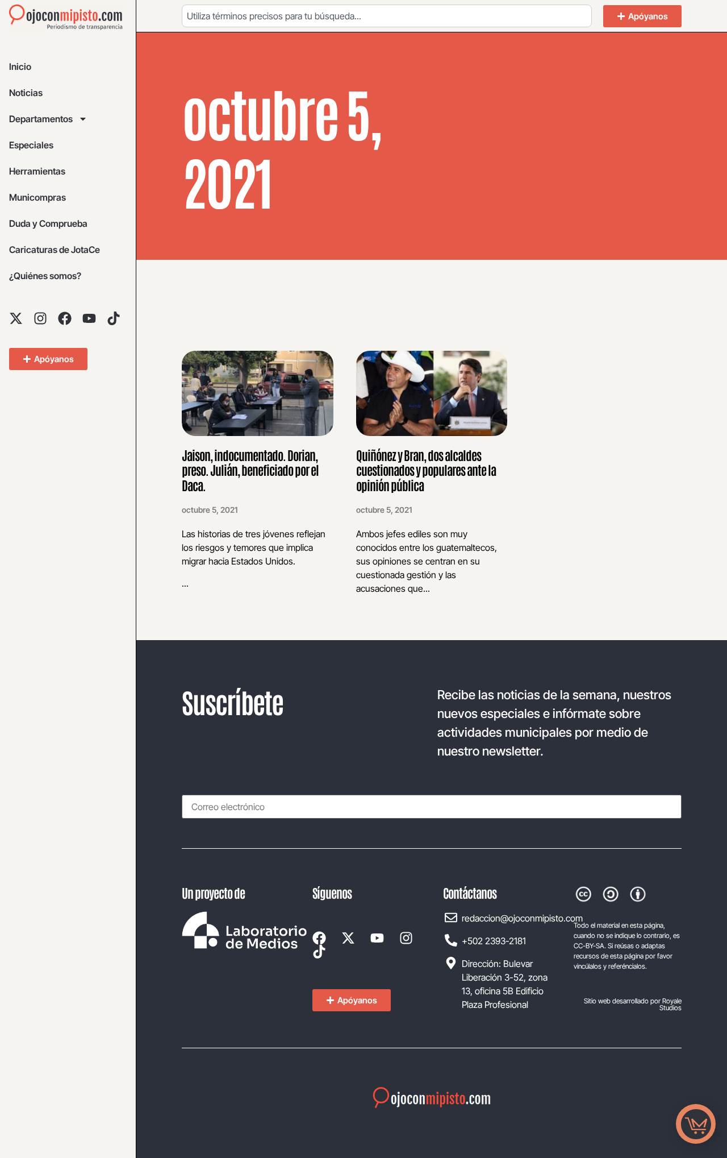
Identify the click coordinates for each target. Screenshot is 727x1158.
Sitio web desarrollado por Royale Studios (633, 1004)
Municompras (37, 197)
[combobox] (387, 16)
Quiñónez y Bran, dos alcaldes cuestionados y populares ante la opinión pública (426, 470)
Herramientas (37, 171)
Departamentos (41, 118)
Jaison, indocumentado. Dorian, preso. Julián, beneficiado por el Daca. (250, 470)
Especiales (31, 145)
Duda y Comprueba (48, 223)
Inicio (20, 66)
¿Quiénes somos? (45, 275)
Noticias (26, 92)
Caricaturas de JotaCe (54, 249)
